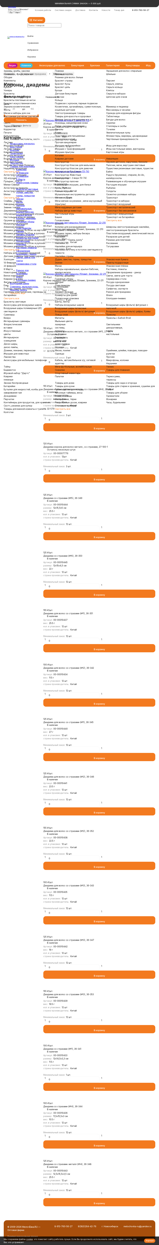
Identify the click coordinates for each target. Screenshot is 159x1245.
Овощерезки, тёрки (65, 399)
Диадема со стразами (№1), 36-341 (62, 1048)
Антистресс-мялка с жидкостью (21, 191)
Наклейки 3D (61, 243)
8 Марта (8, 269)
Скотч (7, 123)
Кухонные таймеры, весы (68, 392)
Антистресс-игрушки (15, 175)
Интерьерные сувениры (17, 321)
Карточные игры (115, 152)
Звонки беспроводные (16, 383)
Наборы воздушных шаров (69, 305)
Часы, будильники (115, 402)
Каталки (59, 155)
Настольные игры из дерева (19, 217)
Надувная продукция (15, 168)
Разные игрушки (63, 191)
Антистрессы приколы (16, 188)
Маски (58, 266)
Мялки (7, 194)
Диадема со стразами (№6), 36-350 (62, 555)
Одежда (59, 353)
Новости (106, 10)
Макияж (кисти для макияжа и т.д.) (74, 119)
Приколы (111, 314)
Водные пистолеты (14, 158)
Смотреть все (11, 171)
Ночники (59, 347)
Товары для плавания (118, 370)
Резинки (59, 74)
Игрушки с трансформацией (70, 149)
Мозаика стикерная (65, 230)
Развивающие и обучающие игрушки (126, 181)
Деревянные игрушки (15, 210)
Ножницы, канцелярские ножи (71, 123)
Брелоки (95, 65)
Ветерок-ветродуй (14, 155)
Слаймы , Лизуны (13, 201)
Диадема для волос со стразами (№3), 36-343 (68, 885)
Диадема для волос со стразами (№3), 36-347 (68, 940)
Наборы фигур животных (68, 210)
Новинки (26, 65)
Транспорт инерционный (119, 214)
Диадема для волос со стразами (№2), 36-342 (68, 668)
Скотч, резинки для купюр (18, 405)
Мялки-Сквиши (11, 184)
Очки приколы (62, 285)
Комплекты (10, 80)
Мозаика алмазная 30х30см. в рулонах (24, 243)
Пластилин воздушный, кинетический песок (130, 233)
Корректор (10, 129)
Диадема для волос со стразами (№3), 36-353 (68, 994)
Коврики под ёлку (13, 279)
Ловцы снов (61, 314)
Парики (59, 288)
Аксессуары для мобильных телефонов (25, 360)
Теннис (110, 366)
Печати (8, 132)
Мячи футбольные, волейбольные (73, 366)
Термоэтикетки (12, 126)
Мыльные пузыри (13, 162)
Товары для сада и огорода (121, 383)
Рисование (112, 243)
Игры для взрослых (116, 145)
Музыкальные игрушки (16, 223)
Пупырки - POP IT (13, 181)
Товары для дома (64, 383)
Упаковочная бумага (117, 259)
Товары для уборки (116, 392)
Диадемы (9, 84)
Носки (58, 412)
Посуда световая (115, 285)
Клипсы (110, 90)
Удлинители (112, 396)
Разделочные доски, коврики (71, 402)
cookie (29, 1239)
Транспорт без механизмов (121, 210)
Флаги (109, 295)
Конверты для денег (66, 295)
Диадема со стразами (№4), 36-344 (62, 1106)
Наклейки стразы (64, 256)
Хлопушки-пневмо (116, 298)
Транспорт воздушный (118, 204)
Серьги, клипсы (114, 84)
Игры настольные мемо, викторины (125, 149)
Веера (7, 318)
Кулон (7, 87)
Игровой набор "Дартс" (17, 373)
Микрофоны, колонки (117, 360)
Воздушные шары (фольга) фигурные (75, 311)
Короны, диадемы (65, 275)
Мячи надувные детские (68, 207)
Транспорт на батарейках (120, 217)
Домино (59, 223)
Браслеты (9, 93)
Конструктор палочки (66, 181)
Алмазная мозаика (13, 227)
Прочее (110, 357)
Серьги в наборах (116, 93)
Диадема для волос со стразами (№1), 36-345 (68, 722)
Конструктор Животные (68, 175)
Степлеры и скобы (116, 126)
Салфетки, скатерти (117, 288)
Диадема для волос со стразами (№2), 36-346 (68, 776)
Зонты (7, 110)
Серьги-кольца (114, 87)
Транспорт (112, 197)
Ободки (8, 77)
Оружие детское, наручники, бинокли (126, 162)
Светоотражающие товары (70, 113)
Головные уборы (64, 279)
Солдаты (111, 191)
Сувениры (9, 314)
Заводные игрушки (14, 204)
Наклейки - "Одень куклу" (69, 240)
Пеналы (59, 129)
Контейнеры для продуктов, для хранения (27, 402)
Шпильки (111, 74)
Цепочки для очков (116, 97)
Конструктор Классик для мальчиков (75, 165)
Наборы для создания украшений (22, 253)
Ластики (8, 142)
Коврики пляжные (13, 152)
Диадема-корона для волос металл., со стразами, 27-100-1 (75, 446)
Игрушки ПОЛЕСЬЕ (14, 145)
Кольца (59, 100)
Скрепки (110, 123)
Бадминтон (10, 370)
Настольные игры (64, 214)
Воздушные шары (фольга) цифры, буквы (128, 311)
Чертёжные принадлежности (122, 139)
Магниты (59, 318)
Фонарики (111, 399)
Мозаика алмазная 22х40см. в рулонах (24, 240)
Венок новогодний (14, 275)
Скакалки (60, 370)
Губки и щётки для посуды (69, 389)
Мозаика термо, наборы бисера (72, 233)
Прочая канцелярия (65, 142)
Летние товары (12, 149)
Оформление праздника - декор (123, 272)
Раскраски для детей (117, 236)
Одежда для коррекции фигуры (123, 113)
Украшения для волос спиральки (124, 71)
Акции (12, 65)
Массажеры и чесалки (118, 110)
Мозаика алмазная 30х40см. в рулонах (24, 246)
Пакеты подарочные (117, 262)
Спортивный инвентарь (67, 373)
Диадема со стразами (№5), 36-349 (62, 498)
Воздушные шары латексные (70, 308)
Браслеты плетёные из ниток (20, 100)
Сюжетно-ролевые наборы (121, 194)
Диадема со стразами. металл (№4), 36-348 (67, 1164)
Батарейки (9, 386)
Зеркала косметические (17, 106)
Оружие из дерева (14, 220)
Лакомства (10, 357)
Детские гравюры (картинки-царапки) (24, 256)
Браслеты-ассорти (14, 97)
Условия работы (43, 10)
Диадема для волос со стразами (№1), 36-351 (68, 613)
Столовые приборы (65, 405)
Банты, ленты (62, 301)
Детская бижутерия (66, 93)
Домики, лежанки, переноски (19, 350)
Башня (58, 217)
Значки (58, 262)
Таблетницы (113, 116)
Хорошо (150, 1240)
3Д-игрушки (10, 178)
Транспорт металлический (120, 207)
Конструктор (62, 162)
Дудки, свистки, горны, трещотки (73, 259)
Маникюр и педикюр (117, 106)
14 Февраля (10, 262)
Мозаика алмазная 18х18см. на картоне (25, 230)
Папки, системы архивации (69, 126)
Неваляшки (112, 158)
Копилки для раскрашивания (70, 227)
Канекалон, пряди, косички (18, 74)
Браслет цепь (62, 87)
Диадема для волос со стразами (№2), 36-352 (68, 831)
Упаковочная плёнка (117, 266)
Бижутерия (77, 65)
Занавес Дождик (64, 292)
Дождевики (10, 396)
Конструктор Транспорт (68, 171)
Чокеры (8, 90)
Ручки (58, 132)
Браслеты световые (15, 301)
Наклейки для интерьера (68, 246)
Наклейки (60, 236)
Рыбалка (110, 188)
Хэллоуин (9, 259)
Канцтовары (133, 65)
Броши (58, 90)
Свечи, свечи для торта (119, 275)
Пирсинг (110, 80)
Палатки (59, 376)
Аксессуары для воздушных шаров (23, 305)
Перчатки (9, 399)
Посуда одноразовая (117, 282)
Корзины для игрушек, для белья (73, 184)
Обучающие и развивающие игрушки (24, 214)
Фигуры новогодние (14, 282)
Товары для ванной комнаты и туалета (25, 409)
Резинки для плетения (118, 240)
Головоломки (62, 220)
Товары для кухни (65, 386)
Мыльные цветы (64, 321)
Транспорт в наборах (118, 201)
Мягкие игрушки (63, 197)
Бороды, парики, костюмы (18, 288)
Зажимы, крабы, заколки (17, 71)
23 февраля (10, 266)
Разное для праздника (118, 292)
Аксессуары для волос (52, 65)
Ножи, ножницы (63, 396)
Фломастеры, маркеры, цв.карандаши (126, 136)
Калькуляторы (11, 136)
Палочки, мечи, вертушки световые (125, 165)
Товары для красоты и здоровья (73, 116)
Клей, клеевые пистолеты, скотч (21, 139)
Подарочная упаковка (67, 298)
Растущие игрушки (116, 184)
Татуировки (112, 246)
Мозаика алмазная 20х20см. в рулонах (24, 236)
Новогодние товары (15, 272)
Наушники (111, 363)
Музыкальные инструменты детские (75, 194)
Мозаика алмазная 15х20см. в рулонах (24, 233)
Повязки (59, 71)
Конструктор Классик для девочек (74, 168)
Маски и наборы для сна (17, 113)
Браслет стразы (64, 80)
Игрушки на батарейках (68, 145)
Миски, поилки (62, 350)
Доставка (80, 10)
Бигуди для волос (115, 119)
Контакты (93, 10)
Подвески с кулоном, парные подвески (76, 103)
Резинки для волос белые (69, 77)
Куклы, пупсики (63, 188)
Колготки (9, 412)
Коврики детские (64, 158)
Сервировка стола (116, 279)
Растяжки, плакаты (116, 269)
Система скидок (63, 10)
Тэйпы (7, 366)
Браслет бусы (62, 84)
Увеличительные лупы (118, 132)
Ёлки (6, 285)
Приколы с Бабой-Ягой (118, 318)
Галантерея (113, 65)
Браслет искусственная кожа (20, 103)
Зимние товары (12, 207)
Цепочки (59, 97)
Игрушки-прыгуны (64, 152)
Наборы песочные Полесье (19, 165)
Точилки (110, 129)
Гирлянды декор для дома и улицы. (62, 340)
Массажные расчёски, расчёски (21, 116)
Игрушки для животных (16, 353)
